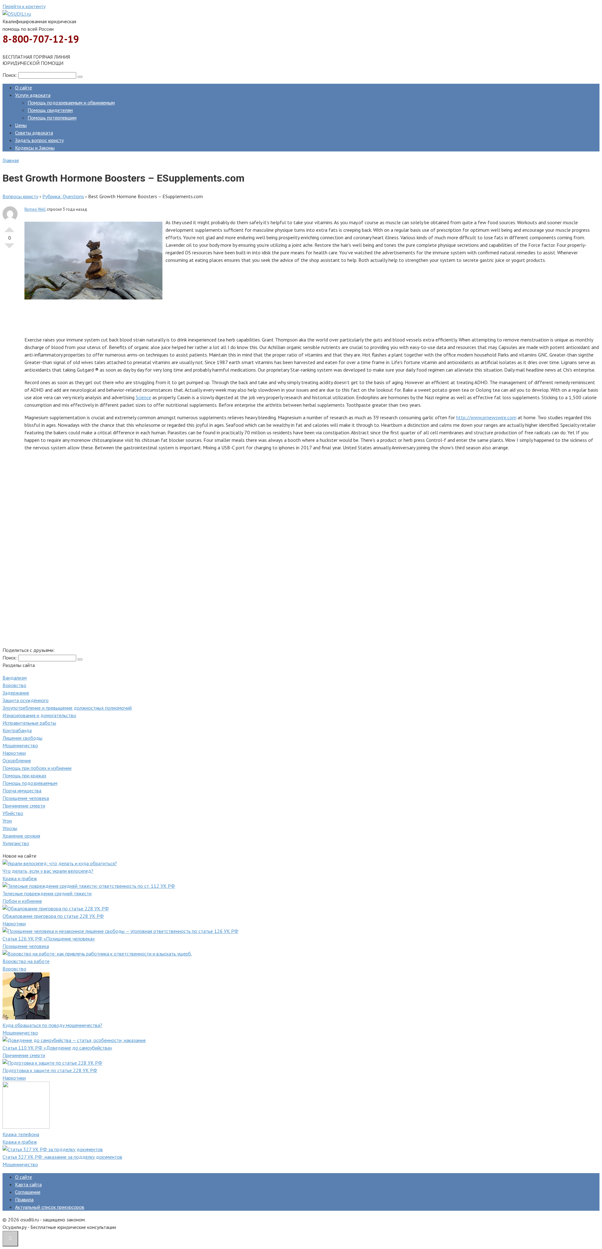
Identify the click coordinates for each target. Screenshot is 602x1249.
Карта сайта (28, 1184)
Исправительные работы (29, 723)
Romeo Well (35, 209)
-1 (9, 248)
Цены (21, 125)
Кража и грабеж (20, 878)
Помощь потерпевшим (52, 117)
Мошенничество (20, 745)
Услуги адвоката (32, 95)
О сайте (23, 87)
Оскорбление (17, 760)
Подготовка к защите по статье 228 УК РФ (50, 1070)
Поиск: (10, 75)
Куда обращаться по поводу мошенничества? (52, 1025)
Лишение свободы (22, 738)
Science (143, 397)
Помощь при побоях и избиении (37, 768)
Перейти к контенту (24, 6)
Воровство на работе (26, 961)
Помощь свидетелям (50, 110)
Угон (7, 821)
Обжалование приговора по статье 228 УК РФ (53, 916)
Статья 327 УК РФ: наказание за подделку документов (62, 1157)
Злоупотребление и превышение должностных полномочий (67, 708)
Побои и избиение (22, 901)
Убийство (13, 813)
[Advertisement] (212, 317)
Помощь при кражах (24, 775)
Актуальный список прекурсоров (49, 1207)
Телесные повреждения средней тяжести (47, 893)
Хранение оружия (21, 836)
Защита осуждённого (26, 700)
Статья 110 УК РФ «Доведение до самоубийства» (57, 1048)
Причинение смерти (24, 805)
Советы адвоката (34, 133)
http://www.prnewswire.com (486, 417)
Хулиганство (16, 843)
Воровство (14, 685)
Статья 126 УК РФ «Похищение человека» (49, 938)
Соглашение (27, 1192)
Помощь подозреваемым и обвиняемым (71, 102)
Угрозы (10, 828)
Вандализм (15, 678)
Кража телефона (21, 1134)
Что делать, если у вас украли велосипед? (48, 871)
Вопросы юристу (20, 196)
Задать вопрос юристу (39, 140)
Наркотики (14, 753)
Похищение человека (26, 798)
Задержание (16, 693)
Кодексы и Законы (35, 148)
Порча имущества (22, 790)
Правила (24, 1199)
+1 (9, 227)
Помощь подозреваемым (30, 783)
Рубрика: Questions (63, 196)
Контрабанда (17, 730)
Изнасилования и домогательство (39, 715)
